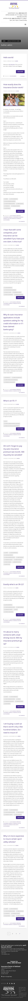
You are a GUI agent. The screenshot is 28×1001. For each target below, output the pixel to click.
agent (6, 552)
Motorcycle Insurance (16, 218)
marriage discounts (9, 701)
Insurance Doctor (7, 218)
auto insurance (8, 287)
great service (20, 203)
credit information (17, 377)
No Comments (22, 221)
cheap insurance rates (10, 203)
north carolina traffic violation (12, 423)
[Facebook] (7, 983)
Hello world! (8, 57)
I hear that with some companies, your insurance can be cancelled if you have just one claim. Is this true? (13, 235)
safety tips (7, 564)
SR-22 (16, 609)
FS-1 (6, 421)
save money (7, 208)
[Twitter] (10, 983)
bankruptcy (7, 377)
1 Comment (22, 76)
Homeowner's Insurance (18, 217)
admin (16, 61)
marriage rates (20, 701)
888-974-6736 (16, 18)
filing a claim (8, 292)
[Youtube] (14, 983)
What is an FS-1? (10, 400)
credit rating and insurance (11, 379)
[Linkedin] (12, 983)
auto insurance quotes (10, 201)
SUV (13, 915)
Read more (20, 71)
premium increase (19, 294)
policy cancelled (8, 294)
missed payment (18, 559)
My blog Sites (12, 64)
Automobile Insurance (8, 217)
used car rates (18, 814)
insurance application (10, 382)
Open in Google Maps (7, 976)
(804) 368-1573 (23, 13)
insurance (7, 913)
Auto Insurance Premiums (15, 215)
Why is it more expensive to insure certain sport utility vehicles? (13, 839)
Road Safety (15, 824)
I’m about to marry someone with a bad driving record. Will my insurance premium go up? (12, 638)
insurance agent (17, 292)
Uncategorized (13, 76)
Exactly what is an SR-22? (13, 584)
